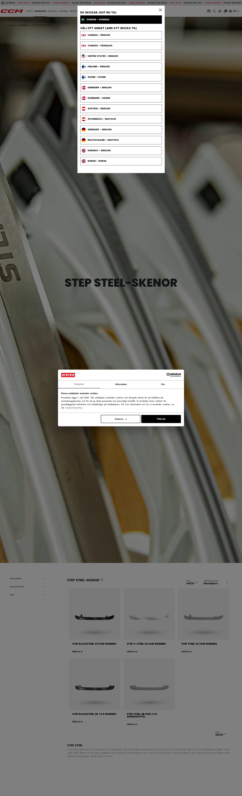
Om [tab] (163, 384)
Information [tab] (121, 384)
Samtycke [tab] (79, 384)
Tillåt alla (161, 419)
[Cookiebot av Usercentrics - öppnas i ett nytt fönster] (168, 375)
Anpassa (119, 419)
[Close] (160, 10)
